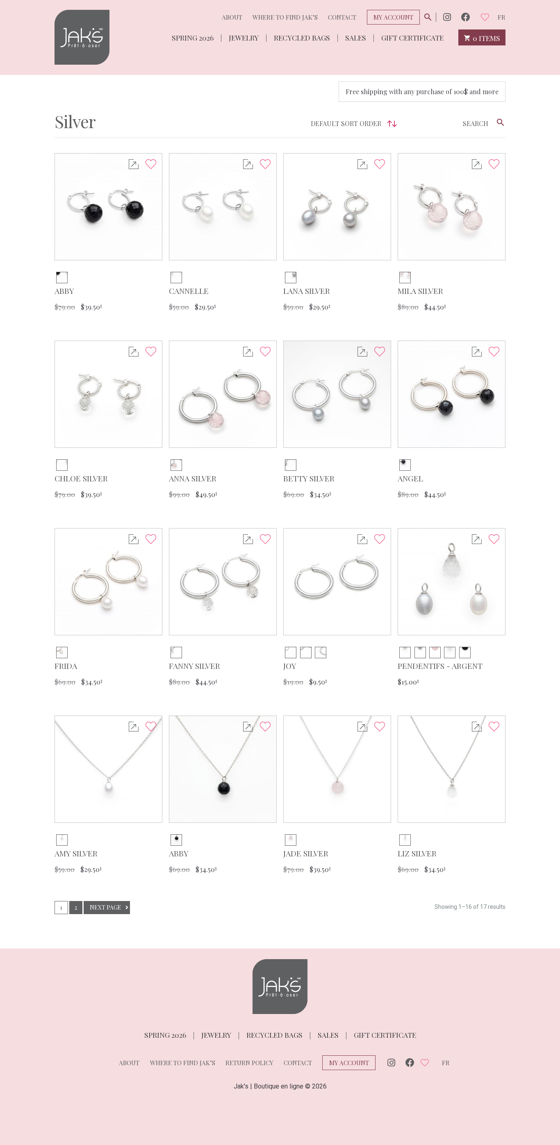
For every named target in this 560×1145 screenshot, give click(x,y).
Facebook (465, 17)
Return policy (249, 1063)
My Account (393, 17)
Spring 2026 (193, 37)
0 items (485, 37)
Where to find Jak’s (285, 17)
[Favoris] (485, 17)
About (232, 17)
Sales (355, 37)
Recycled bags (302, 37)
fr (501, 17)
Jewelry (244, 37)
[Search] (500, 122)
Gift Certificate (412, 37)
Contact (342, 17)
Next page (105, 907)
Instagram (447, 17)
